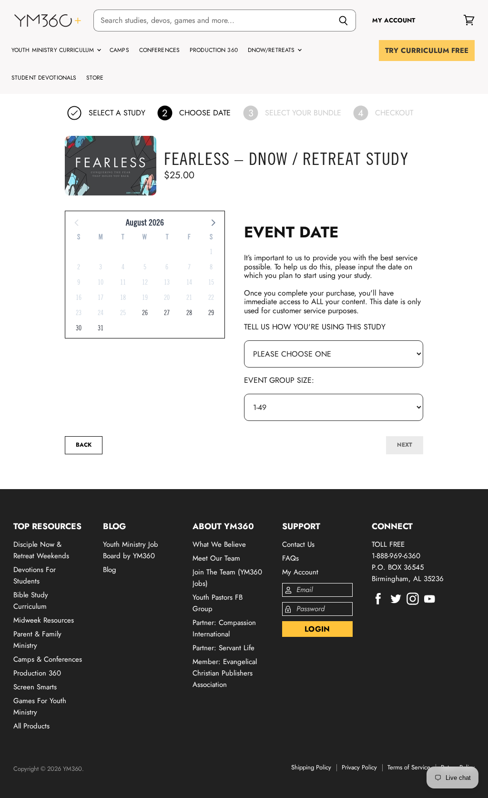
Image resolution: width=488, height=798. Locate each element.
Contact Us (298, 544)
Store (94, 77)
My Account (300, 572)
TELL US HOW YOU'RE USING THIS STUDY (315, 326)
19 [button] (145, 297)
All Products (31, 726)
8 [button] (211, 267)
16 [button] (78, 297)
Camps (119, 50)
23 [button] (78, 313)
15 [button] (211, 282)
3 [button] (100, 267)
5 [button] (144, 267)
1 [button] (211, 252)
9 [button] (78, 282)
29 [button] (211, 313)
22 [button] (211, 297)
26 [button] (145, 313)
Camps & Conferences (47, 659)
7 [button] (189, 267)
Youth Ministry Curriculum (53, 50)
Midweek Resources (43, 620)
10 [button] (100, 282)
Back (84, 444)
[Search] (343, 20)
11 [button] (123, 282)
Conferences (159, 50)
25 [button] (123, 313)
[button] (212, 222)
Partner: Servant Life (223, 648)
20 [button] (167, 297)
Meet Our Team (216, 558)
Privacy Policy (359, 767)
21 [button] (189, 297)
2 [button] (78, 267)
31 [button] (100, 328)
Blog (109, 569)
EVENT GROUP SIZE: (279, 380)
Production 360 (214, 50)
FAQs (290, 558)
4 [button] (123, 267)
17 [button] (100, 297)
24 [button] (100, 313)
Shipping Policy (311, 767)
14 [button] (189, 282)
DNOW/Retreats (272, 50)
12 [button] (145, 282)
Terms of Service (408, 767)
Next (404, 444)
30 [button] (78, 328)
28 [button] (189, 313)
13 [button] (167, 282)
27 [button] (167, 313)
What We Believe (219, 544)
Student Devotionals (43, 77)
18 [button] (123, 297)
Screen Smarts (35, 687)
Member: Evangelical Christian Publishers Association (225, 673)
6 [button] (166, 267)
